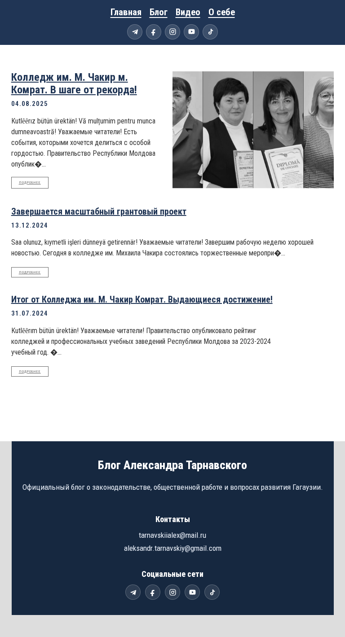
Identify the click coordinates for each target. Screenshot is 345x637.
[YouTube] (191, 32)
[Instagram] (172, 32)
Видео (188, 12)
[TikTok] (210, 32)
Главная (126, 12)
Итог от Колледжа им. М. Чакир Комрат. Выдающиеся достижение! (142, 299)
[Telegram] (134, 32)
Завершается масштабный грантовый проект (98, 211)
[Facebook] (153, 32)
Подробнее (30, 182)
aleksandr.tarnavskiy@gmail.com (172, 548)
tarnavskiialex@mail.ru (172, 535)
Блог (159, 12)
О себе (221, 12)
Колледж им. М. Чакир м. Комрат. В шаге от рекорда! (74, 83)
